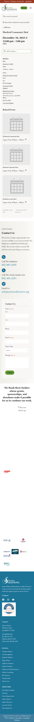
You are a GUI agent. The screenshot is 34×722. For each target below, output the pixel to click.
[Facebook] (3, 600)
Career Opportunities (8, 696)
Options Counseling (7, 672)
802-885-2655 (8, 634)
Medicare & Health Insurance (10, 669)
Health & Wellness (7, 657)
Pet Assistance (6, 675)
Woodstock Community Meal (11, 136)
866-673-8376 (12, 639)
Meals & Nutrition (7, 666)
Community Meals (8, 86)
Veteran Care (6, 681)
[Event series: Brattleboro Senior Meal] (25, 201)
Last (6, 320)
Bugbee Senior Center (8, 91)
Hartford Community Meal (10, 75)
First (6, 312)
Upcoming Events (7, 708)
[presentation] (16, 124)
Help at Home (6, 660)
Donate (24, 8)
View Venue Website (8, 103)
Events (7, 1)
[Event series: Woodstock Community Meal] (25, 139)
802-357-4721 (9, 637)
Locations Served (7, 705)
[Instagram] (8, 600)
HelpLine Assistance (8, 663)
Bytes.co (12, 718)
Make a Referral (6, 699)
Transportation (6, 678)
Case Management (7, 654)
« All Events (6, 27)
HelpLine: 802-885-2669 (18, 1)
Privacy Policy (18, 718)
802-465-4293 (14, 641)
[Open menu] (30, 7)
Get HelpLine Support (8, 690)
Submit (9, 372)
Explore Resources (7, 702)
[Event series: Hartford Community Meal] (25, 170)
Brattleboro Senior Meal (9, 199)
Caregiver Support (7, 651)
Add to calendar (11, 51)
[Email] (13, 600)
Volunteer (5, 693)
